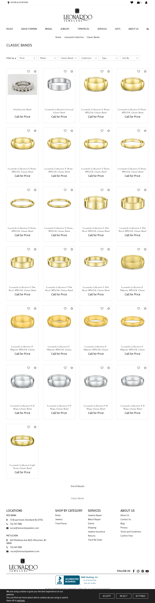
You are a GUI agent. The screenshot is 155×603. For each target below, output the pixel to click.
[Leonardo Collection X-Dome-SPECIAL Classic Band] (96, 84)
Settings (140, 596)
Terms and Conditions (130, 531)
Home (58, 37)
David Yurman (29, 29)
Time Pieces (61, 523)
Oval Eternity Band (22, 110)
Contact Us (125, 519)
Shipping (92, 527)
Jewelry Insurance (96, 531)
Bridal (48, 29)
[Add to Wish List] (28, 71)
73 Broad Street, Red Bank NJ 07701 (24, 517)
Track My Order (95, 540)
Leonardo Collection (74, 37)
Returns (91, 536)
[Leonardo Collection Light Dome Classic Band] (22, 440)
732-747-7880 (16, 524)
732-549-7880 (16, 547)
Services (102, 29)
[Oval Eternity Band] (22, 84)
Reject (123, 596)
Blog (122, 523)
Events (91, 523)
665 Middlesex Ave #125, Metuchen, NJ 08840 (26, 539)
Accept (107, 596)
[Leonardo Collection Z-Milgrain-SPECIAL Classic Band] (132, 262)
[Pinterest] (142, 571)
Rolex (9, 29)
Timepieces (83, 29)
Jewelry (64, 29)
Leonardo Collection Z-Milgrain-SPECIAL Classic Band (132, 290)
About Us (133, 29)
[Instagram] (138, 571)
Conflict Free (126, 536)
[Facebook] (133, 571)
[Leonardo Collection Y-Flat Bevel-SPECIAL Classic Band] (96, 203)
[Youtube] (147, 571)
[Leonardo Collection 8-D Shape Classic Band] (22, 381)
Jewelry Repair (95, 515)
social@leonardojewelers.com (24, 528)
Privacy (123, 527)
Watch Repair (94, 519)
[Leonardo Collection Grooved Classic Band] (59, 84)
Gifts (117, 29)
